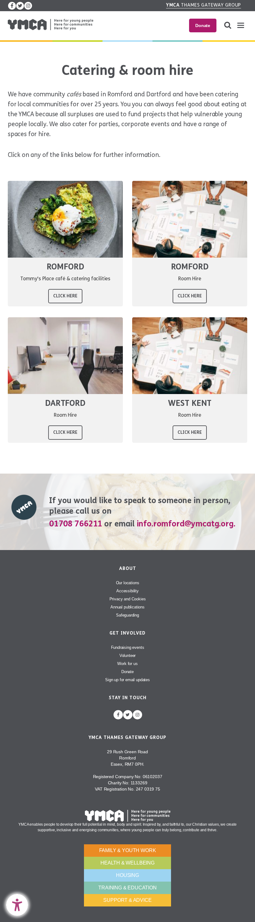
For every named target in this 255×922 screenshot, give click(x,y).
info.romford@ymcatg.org (185, 524)
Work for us (127, 663)
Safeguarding (127, 615)
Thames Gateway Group (203, 5)
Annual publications (127, 607)
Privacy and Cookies (127, 599)
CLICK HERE (65, 296)
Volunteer (127, 655)
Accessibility (127, 591)
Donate (202, 25)
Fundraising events (127, 647)
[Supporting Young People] (50, 24)
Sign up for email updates (127, 679)
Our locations (127, 582)
